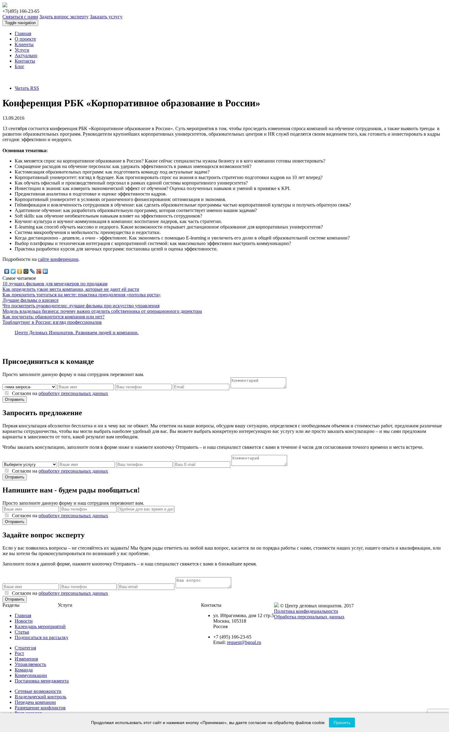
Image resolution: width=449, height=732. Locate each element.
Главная (23, 33)
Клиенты (24, 44)
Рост (19, 653)
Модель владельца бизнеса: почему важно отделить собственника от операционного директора (102, 311)
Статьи (22, 632)
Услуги (22, 50)
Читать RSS (27, 88)
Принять (342, 722)
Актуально (26, 55)
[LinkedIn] (45, 271)
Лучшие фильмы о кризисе (30, 300)
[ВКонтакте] (7, 271)
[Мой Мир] (26, 271)
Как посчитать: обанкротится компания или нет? (53, 316)
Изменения (26, 658)
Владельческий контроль (40, 696)
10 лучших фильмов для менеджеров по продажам (55, 283)
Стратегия (25, 647)
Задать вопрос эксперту (64, 16)
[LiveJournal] (32, 271)
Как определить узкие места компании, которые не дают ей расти (70, 289)
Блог (19, 66)
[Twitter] (13, 271)
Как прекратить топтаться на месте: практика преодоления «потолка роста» (81, 294)
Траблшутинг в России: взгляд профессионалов (52, 322)
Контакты (25, 61)
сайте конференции (58, 259)
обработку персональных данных (73, 393)
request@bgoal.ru (244, 642)
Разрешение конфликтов (40, 707)
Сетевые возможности (38, 691)
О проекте (25, 39)
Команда (24, 669)
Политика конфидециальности (306, 611)
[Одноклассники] (19, 271)
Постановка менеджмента (42, 680)
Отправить (14, 399)
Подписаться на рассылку (41, 637)
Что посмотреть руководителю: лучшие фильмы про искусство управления (80, 305)
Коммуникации (31, 675)
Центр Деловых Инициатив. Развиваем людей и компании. (77, 332)
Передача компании (35, 702)
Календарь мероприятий (40, 626)
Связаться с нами (20, 16)
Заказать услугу (106, 16)
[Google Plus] (39, 271)
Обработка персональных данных (309, 616)
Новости (24, 621)
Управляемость (30, 664)
